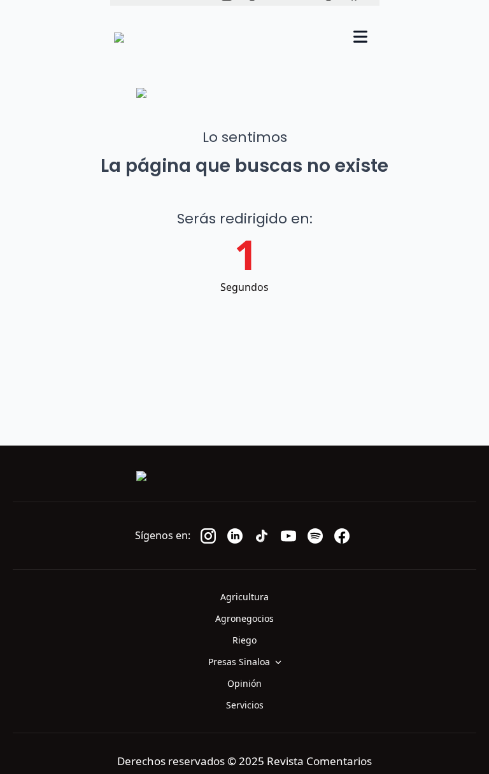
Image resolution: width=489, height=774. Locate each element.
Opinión (244, 683)
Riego (244, 640)
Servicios (245, 705)
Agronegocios (244, 618)
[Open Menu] (360, 38)
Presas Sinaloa (239, 662)
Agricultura (244, 597)
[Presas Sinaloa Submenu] (282, 662)
